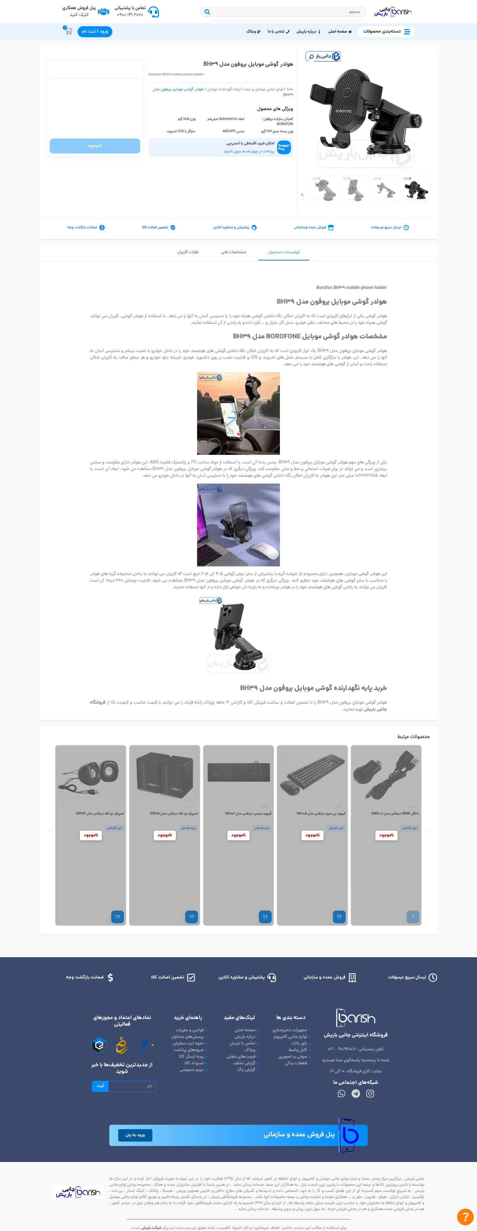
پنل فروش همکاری (79, 8)
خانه (290, 89)
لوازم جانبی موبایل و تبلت (263, 89)
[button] (311, 57)
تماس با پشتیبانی (130, 8)
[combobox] (289, 12)
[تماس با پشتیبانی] (153, 11)
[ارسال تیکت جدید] (465, 1218)
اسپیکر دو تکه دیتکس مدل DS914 (174, 813)
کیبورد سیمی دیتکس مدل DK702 (322, 813)
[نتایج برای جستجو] (289, 20)
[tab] (283, 253)
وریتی (117, 807)
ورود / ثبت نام (95, 31)
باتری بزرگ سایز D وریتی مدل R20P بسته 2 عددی (91, 816)
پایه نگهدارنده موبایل (223, 89)
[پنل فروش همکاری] (103, 11)
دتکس (412, 807)
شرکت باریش (151, 1228)
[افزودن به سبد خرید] (413, 917)
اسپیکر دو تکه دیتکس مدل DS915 (248, 813)
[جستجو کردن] (206, 12)
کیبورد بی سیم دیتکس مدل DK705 (394, 813)
